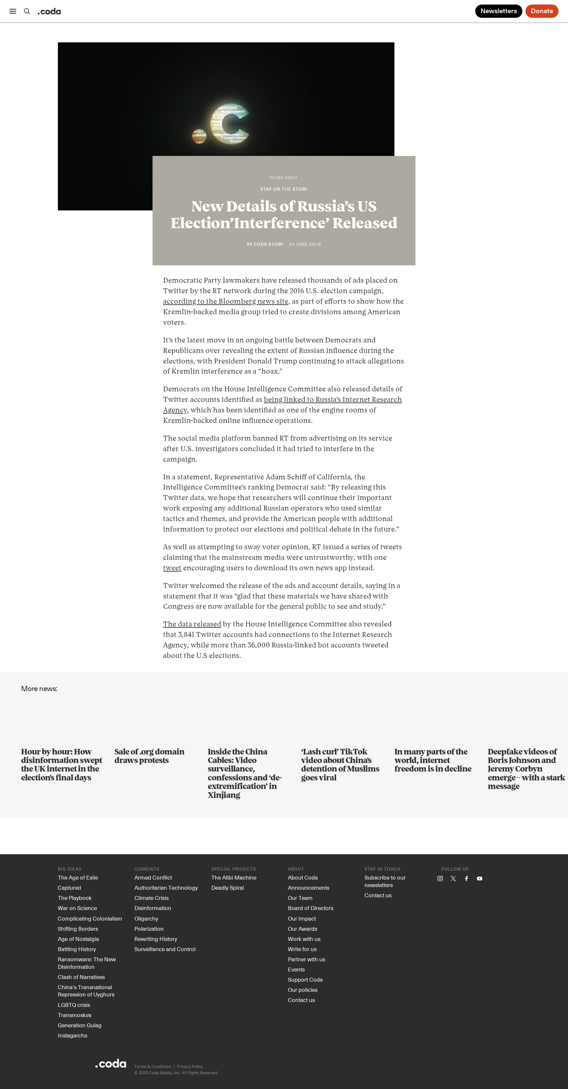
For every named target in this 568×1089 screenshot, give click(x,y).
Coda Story (269, 245)
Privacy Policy (190, 1066)
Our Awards (302, 928)
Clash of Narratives (81, 976)
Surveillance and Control (165, 949)
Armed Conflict (153, 877)
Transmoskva (74, 1015)
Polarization (149, 928)
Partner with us (306, 959)
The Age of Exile (78, 877)
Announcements (308, 887)
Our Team (300, 897)
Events (296, 969)
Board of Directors (310, 908)
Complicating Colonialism (90, 918)
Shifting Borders (78, 928)
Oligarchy (146, 918)
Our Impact (302, 918)
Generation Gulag (80, 1025)
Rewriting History (155, 938)
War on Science (77, 908)
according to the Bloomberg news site (225, 301)
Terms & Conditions (152, 1066)
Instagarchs (72, 1035)
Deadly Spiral (227, 887)
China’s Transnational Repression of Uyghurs (86, 991)
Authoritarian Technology (166, 887)
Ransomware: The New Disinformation (87, 963)
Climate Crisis (151, 897)
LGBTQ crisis (74, 1004)
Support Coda (305, 979)
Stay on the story (284, 189)
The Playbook (75, 897)
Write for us (302, 949)
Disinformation (152, 908)
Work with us (304, 938)
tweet (172, 568)
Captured (69, 887)
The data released (192, 624)
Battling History (77, 949)
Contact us (301, 999)
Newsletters (499, 11)
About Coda (303, 877)
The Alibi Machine (233, 877)
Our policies (303, 989)
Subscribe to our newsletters (385, 881)
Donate (542, 11)
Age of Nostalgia (78, 938)
